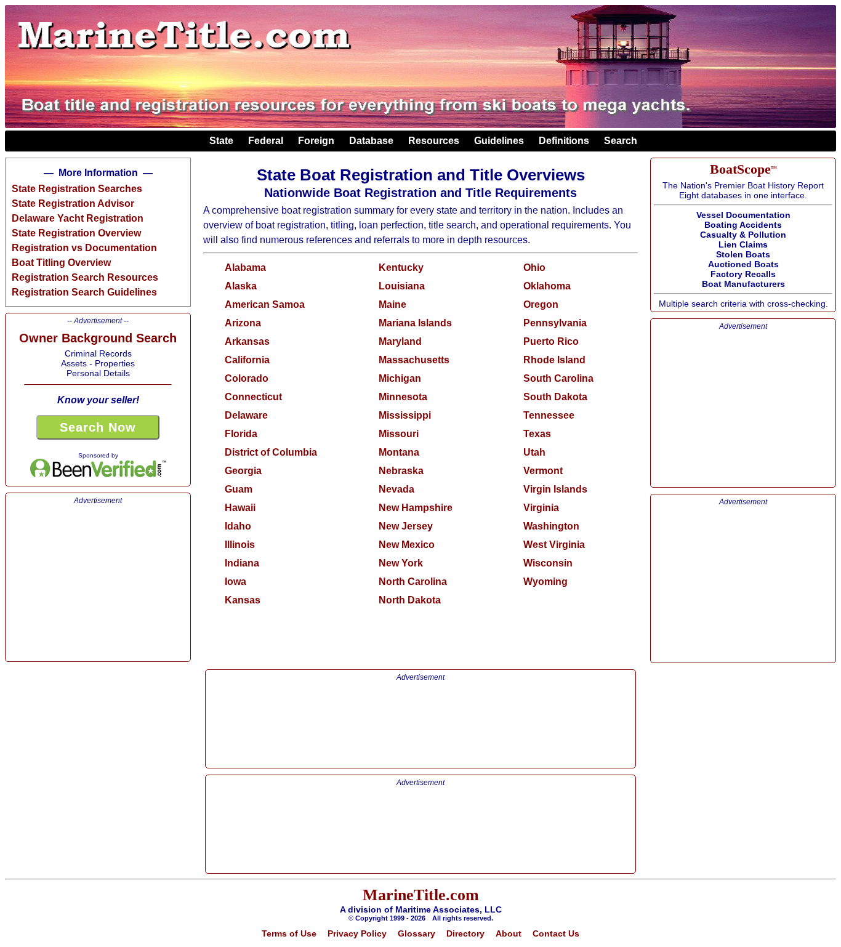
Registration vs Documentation (84, 248)
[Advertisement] (98, 582)
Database (373, 140)
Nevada (396, 489)
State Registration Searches (77, 188)
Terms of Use (289, 933)
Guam (238, 489)
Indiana (242, 563)
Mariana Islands (415, 323)
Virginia (541, 507)
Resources (436, 140)
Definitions (566, 140)
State (223, 140)
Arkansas (247, 341)
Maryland (400, 341)
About (508, 933)
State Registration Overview (76, 233)
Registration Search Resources (85, 277)
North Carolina (413, 581)
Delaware (246, 415)
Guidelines (501, 140)
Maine (392, 304)
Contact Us (556, 933)
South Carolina (558, 378)
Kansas (242, 600)
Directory (465, 933)
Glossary (416, 933)
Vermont (543, 470)
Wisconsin (548, 563)
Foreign (318, 140)
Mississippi (405, 415)
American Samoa (265, 304)
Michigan (400, 378)
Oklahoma (547, 286)
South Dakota (555, 397)
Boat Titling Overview (61, 262)
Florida (241, 434)
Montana (399, 452)
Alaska (241, 286)
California (247, 360)
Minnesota (403, 397)
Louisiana (402, 286)
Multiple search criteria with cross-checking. (743, 234)
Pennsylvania (555, 323)
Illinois (240, 544)
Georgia (243, 470)
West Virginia (554, 544)
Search (618, 140)
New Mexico (407, 544)
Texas (537, 434)
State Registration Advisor (73, 203)
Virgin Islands (555, 489)
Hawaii (240, 507)
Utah (534, 452)
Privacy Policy (357, 933)
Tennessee (548, 415)
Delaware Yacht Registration (77, 218)
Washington (551, 526)
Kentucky (401, 267)
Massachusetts (414, 360)
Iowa (235, 581)
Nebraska (401, 470)
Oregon (540, 304)
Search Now (98, 427)
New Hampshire (416, 507)
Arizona (243, 323)
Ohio (534, 267)
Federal (268, 140)
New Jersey (406, 526)
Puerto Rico (551, 341)
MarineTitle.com (421, 895)
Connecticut (253, 397)
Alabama (245, 267)
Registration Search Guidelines (84, 292)
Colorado (246, 378)
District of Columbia (271, 452)
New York (401, 563)
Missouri (399, 434)
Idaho (238, 526)
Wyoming (545, 581)
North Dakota (410, 600)
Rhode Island (554, 360)
